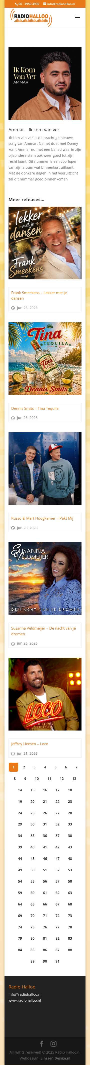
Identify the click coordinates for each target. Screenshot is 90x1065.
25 (32, 813)
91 (58, 961)
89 (32, 961)
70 (32, 915)
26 (45, 813)
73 (70, 915)
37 (58, 835)
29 (20, 824)
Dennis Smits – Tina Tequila (34, 408)
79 (20, 938)
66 (45, 904)
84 (20, 949)
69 (20, 915)
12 (62, 778)
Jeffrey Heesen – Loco (29, 743)
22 (58, 801)
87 (58, 949)
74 (20, 927)
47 (58, 858)
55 (32, 881)
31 (45, 824)
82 (58, 938)
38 (70, 835)
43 (70, 847)
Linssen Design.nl (55, 1058)
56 (45, 881)
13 (74, 778)
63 (70, 892)
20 (32, 801)
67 (58, 904)
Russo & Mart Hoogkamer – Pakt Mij (42, 518)
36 (45, 835)
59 (20, 892)
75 (32, 927)
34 (20, 835)
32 (58, 824)
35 (32, 835)
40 (32, 847)
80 (32, 938)
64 (20, 904)
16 (45, 790)
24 (20, 813)
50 (32, 870)
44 (20, 858)
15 (32, 790)
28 (70, 813)
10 (37, 778)
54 (20, 881)
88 (70, 949)
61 (45, 892)
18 (70, 790)
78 (70, 927)
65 (32, 904)
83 (70, 938)
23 (70, 801)
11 (49, 778)
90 (45, 961)
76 (45, 927)
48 (70, 858)
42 (58, 847)
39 (20, 847)
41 (45, 847)
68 (70, 904)
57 (58, 881)
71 (45, 915)
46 (45, 858)
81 (45, 938)
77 (58, 927)
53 (70, 870)
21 (45, 801)
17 (58, 790)
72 (58, 915)
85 (32, 949)
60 (32, 892)
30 (32, 824)
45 (32, 858)
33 (70, 824)
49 (20, 870)
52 (58, 870)
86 (45, 949)
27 (58, 813)
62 (58, 892)
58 (70, 881)
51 (45, 870)
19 (20, 801)
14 (20, 790)
